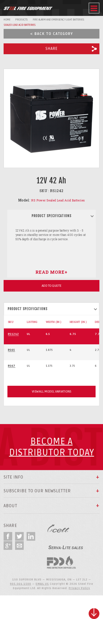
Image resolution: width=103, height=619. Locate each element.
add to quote (52, 286)
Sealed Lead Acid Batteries (20, 25)
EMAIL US (42, 584)
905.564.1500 (20, 584)
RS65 (11, 350)
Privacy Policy (79, 588)
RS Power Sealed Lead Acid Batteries (58, 200)
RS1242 (13, 334)
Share (51, 48)
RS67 (11, 366)
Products (21, 19)
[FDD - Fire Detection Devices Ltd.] (61, 562)
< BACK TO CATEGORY (51, 34)
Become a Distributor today (51, 447)
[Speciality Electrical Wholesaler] (65, 545)
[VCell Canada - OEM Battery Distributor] (58, 528)
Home (7, 19)
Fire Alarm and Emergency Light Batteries (58, 19)
